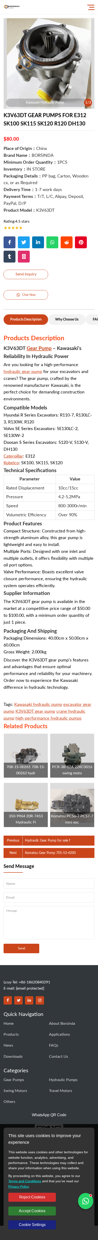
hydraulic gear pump (23, 372)
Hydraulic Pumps (63, 1080)
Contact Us (58, 1056)
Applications (59, 1034)
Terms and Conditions (24, 1181)
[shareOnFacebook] (9, 242)
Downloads (13, 1056)
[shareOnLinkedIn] (38, 242)
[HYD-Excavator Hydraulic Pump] (12, 7)
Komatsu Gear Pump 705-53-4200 (50, 853)
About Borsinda (62, 1023)
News (8, 1045)
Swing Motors (15, 1091)
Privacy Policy (18, 1186)
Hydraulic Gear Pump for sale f (47, 840)
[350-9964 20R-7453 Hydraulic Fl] (26, 805)
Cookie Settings (32, 1225)
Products (11, 1034)
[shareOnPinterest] (81, 242)
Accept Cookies (32, 1211)
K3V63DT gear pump (35, 711)
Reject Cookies (32, 1197)
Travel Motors (60, 1091)
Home (9, 1023)
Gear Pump (39, 348)
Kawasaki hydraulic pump (38, 705)
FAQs (53, 1045)
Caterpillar (13, 456)
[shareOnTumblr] (9, 257)
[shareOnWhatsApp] (52, 242)
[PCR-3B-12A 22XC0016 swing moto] (72, 756)
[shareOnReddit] (67, 242)
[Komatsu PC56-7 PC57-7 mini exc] (72, 805)
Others (9, 1102)
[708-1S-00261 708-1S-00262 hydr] (26, 756)
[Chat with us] (85, 1201)
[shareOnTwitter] (24, 242)
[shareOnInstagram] (24, 257)
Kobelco (11, 463)
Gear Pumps (14, 1080)
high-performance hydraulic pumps (48, 718)
